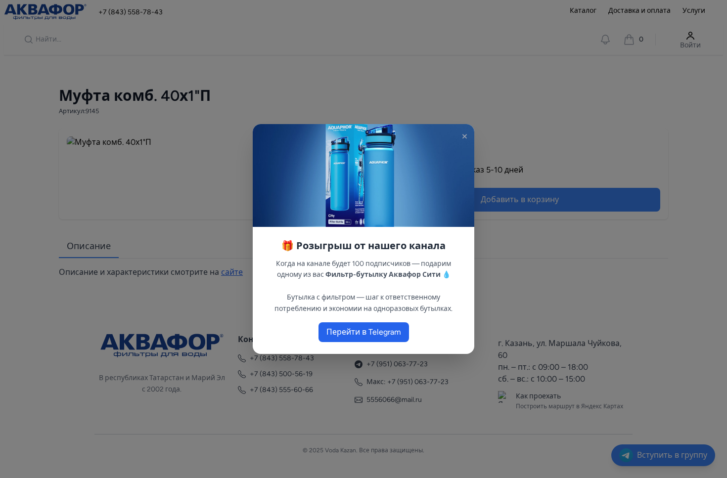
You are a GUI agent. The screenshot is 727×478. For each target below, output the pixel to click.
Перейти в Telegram (363, 332)
